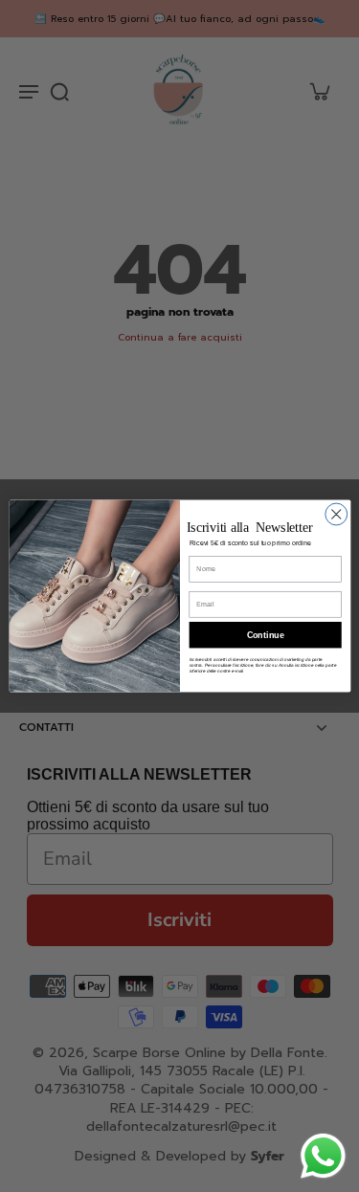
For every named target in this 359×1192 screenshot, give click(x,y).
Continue (264, 635)
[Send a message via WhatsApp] (323, 1156)
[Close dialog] (336, 514)
